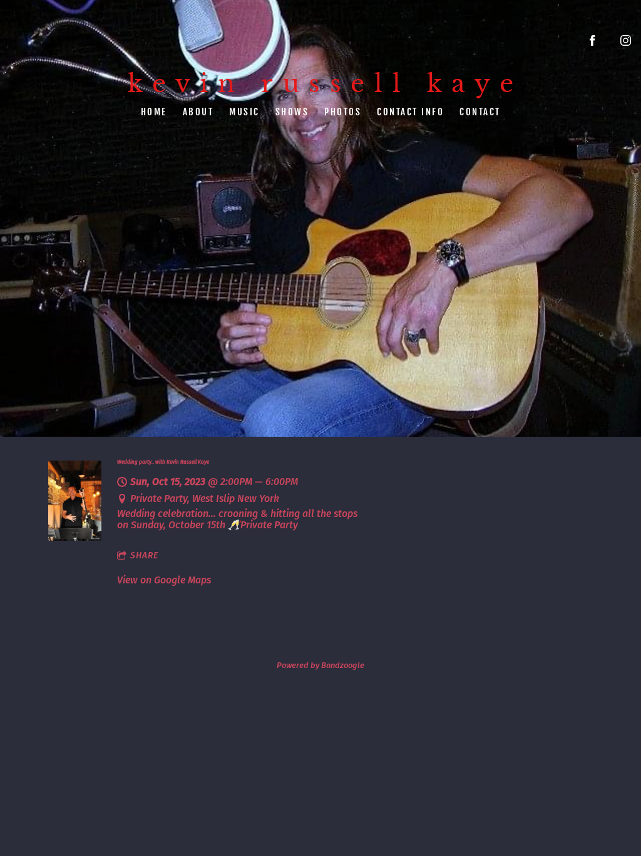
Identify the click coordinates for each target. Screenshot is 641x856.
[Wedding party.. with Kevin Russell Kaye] (74, 537)
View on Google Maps (164, 580)
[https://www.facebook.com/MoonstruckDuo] (592, 40)
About (198, 111)
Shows (292, 111)
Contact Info (410, 111)
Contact (480, 111)
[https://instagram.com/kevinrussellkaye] (625, 40)
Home (154, 111)
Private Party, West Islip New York (204, 498)
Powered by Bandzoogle (320, 665)
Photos (342, 111)
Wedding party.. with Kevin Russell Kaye (163, 462)
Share (144, 555)
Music (244, 111)
